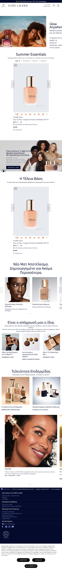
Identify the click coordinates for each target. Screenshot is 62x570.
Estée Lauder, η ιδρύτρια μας (10, 495)
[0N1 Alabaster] (22, 114)
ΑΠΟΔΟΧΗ (38, 560)
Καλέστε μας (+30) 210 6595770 (11, 506)
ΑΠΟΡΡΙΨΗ (23, 560)
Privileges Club (46, 6)
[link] (31, 87)
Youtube (13, 527)
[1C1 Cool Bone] (34, 114)
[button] (13, 84)
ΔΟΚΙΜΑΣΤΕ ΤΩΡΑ (8, 357)
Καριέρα (4, 497)
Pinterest (6, 527)
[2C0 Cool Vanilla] (30, 114)
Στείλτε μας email (7, 504)
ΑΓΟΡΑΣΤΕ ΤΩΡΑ (13, 167)
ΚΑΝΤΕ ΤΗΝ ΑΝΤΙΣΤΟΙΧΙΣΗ (31, 359)
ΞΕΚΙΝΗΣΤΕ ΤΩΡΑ (48, 357)
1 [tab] (29, 313)
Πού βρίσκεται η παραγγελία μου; (12, 513)
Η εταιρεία (5, 499)
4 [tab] (32, 485)
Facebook (3, 527)
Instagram (9, 527)
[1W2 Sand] (43, 114)
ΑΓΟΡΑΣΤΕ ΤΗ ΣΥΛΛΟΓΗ (40, 409)
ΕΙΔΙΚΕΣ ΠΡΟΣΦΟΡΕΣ (42, 489)
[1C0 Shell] (26, 114)
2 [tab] (30, 485)
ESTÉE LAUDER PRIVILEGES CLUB (23, 489)
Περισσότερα (6, 518)
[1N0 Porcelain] (39, 114)
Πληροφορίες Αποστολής (9, 517)
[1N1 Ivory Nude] (17, 114)
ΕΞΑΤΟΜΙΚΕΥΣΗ (31, 566)
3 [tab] (32, 313)
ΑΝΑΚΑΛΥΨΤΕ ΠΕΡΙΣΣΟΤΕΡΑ (11, 409)
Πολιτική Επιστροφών (8, 512)
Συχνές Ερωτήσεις (7, 515)
